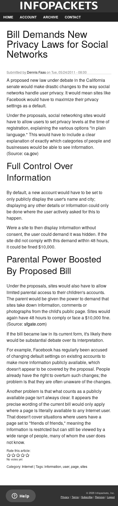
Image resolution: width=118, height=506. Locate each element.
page (75, 466)
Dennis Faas (36, 72)
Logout (111, 497)
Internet (27, 466)
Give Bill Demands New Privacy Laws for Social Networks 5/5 (27, 455)
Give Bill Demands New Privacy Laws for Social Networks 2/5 (13, 455)
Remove (100, 497)
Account (28, 17)
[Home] (59, 6)
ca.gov (30, 153)
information (52, 466)
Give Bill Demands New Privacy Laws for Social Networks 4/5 (23, 455)
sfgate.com (34, 324)
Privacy (65, 497)
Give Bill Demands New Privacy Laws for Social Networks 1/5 (9, 455)
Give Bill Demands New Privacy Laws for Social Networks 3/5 (18, 455)
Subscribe (86, 497)
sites (83, 466)
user (66, 466)
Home (8, 17)
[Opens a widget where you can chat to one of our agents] (20, 496)
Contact (73, 17)
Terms (75, 497)
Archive (50, 17)
